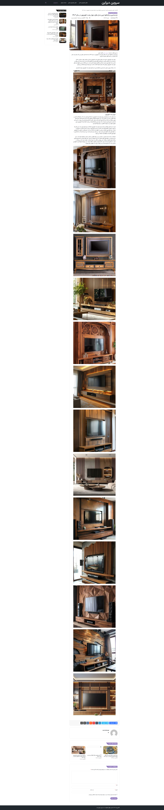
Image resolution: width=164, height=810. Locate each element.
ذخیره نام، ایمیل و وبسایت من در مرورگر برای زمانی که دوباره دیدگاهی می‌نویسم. (102, 794)
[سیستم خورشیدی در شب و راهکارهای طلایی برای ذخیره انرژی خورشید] (62, 15)
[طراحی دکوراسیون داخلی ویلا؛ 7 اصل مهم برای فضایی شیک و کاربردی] (62, 34)
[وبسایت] (108, 732)
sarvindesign (113, 18)
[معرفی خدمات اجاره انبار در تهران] (62, 28)
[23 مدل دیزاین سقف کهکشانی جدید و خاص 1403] (94, 750)
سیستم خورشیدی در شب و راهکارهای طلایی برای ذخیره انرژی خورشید (53, 15)
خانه (116, 10)
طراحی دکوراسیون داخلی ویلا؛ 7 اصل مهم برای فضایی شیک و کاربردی (52, 34)
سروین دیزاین (105, 53)
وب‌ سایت (92, 790)
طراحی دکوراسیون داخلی (110, 10)
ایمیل (116, 790)
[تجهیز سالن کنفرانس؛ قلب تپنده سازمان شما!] (62, 40)
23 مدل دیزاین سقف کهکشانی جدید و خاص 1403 (94, 756)
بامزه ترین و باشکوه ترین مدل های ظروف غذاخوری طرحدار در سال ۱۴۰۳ (110, 756)
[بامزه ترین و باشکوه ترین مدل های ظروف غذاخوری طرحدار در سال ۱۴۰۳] (110, 750)
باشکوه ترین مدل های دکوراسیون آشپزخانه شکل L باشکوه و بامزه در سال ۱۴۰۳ (79, 756)
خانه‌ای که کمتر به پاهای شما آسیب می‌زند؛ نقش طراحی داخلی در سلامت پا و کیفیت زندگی (53, 21)
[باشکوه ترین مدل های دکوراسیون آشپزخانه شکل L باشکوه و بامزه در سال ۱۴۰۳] (78, 750)
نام (116, 785)
